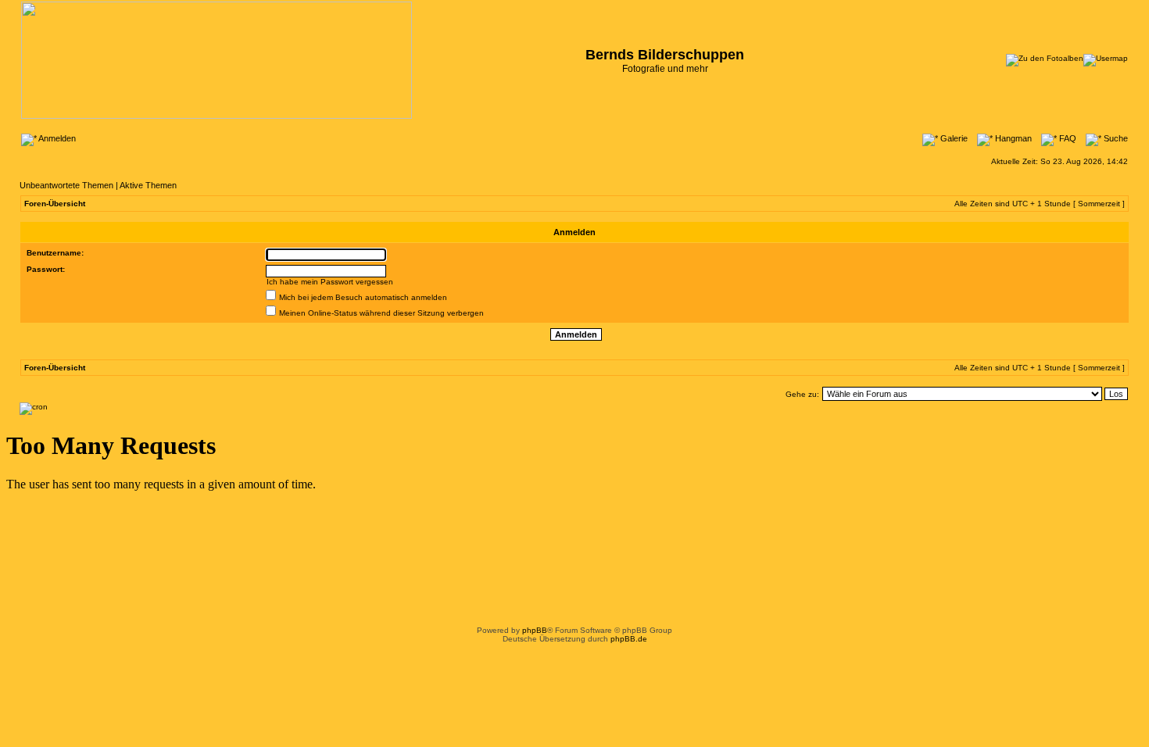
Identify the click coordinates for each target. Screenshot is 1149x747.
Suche (1114, 138)
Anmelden (56, 138)
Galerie (953, 138)
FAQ (1066, 138)
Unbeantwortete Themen (66, 185)
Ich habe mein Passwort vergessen (330, 281)
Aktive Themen (148, 185)
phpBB (534, 630)
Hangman (1012, 138)
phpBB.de (628, 638)
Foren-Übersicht (54, 203)
